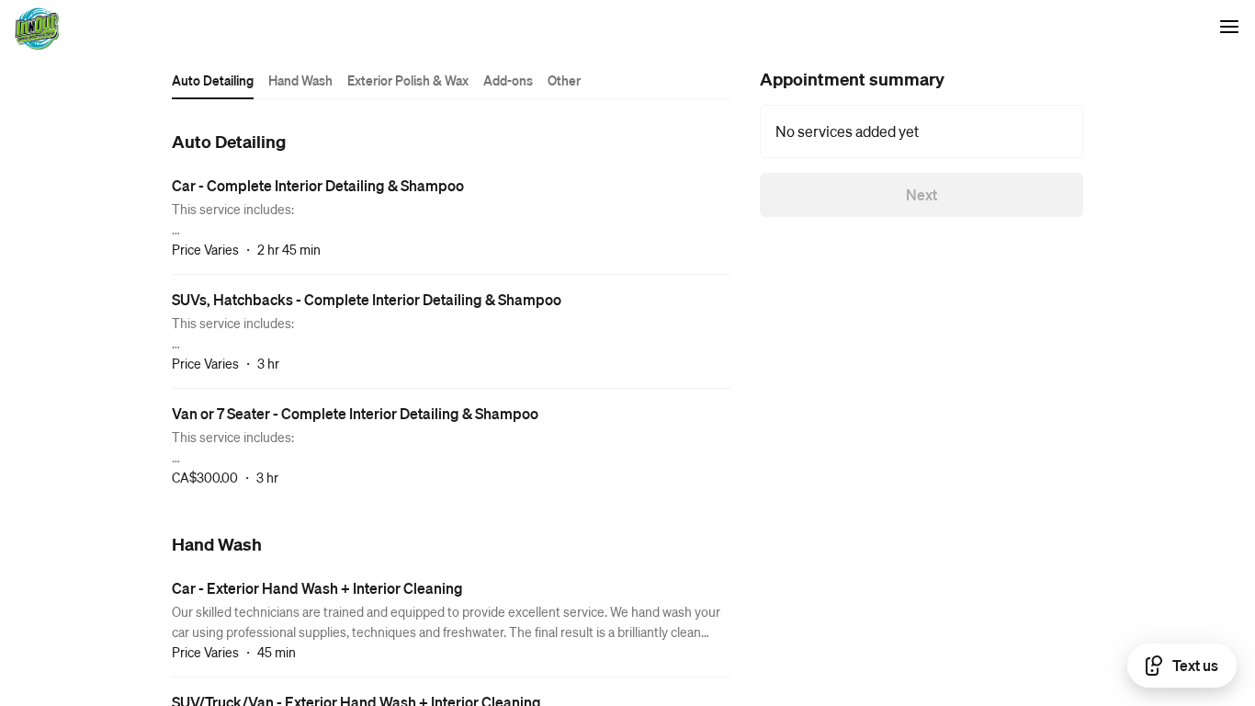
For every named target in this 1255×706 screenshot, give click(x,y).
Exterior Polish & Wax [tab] (408, 80)
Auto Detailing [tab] (213, 80)
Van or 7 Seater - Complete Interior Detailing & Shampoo (355, 413)
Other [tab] (564, 80)
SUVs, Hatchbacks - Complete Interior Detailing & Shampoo (366, 299)
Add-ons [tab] (508, 80)
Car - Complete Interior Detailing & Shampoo (318, 185)
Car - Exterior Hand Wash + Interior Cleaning (317, 588)
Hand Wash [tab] (300, 80)
